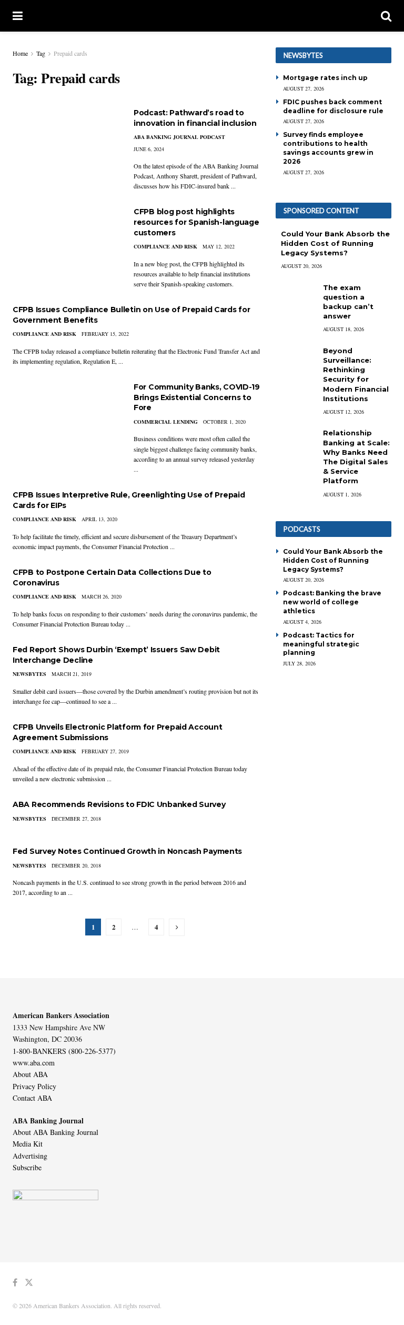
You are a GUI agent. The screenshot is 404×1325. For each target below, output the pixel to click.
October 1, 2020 (224, 421)
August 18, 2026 (343, 329)
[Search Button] (386, 16)
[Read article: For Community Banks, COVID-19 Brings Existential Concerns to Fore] (65, 419)
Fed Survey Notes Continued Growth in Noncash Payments (127, 851)
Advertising (30, 1156)
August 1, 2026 (342, 494)
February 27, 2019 (105, 751)
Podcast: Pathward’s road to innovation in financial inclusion (195, 118)
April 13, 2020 (99, 519)
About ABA (30, 1074)
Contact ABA (32, 1098)
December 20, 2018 (76, 865)
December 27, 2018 (76, 818)
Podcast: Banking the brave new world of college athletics (332, 602)
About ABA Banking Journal (55, 1132)
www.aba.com (34, 1063)
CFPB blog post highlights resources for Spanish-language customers (196, 222)
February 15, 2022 (105, 333)
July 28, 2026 (299, 663)
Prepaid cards (70, 53)
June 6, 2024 (149, 149)
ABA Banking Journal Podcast (179, 137)
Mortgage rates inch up (325, 78)
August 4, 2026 (302, 621)
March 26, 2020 (102, 596)
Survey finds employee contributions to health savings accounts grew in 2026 (328, 148)
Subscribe (27, 1167)
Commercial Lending (166, 421)
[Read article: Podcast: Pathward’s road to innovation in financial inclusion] (65, 145)
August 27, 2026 (303, 88)
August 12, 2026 (343, 411)
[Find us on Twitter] (29, 1283)
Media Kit (28, 1144)
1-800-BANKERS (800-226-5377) (64, 1051)
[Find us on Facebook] (15, 1283)
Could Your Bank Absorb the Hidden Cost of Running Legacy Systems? (335, 243)
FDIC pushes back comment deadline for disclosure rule (333, 106)
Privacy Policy (34, 1086)
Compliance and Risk (165, 246)
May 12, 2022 (219, 246)
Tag (40, 53)
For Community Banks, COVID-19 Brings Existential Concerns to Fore (197, 397)
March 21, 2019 (72, 674)
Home (20, 53)
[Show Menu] (18, 16)
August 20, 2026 (301, 266)
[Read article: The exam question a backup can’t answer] (297, 298)
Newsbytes (29, 674)
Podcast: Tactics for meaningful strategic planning (321, 644)
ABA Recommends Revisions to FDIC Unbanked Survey (119, 804)
